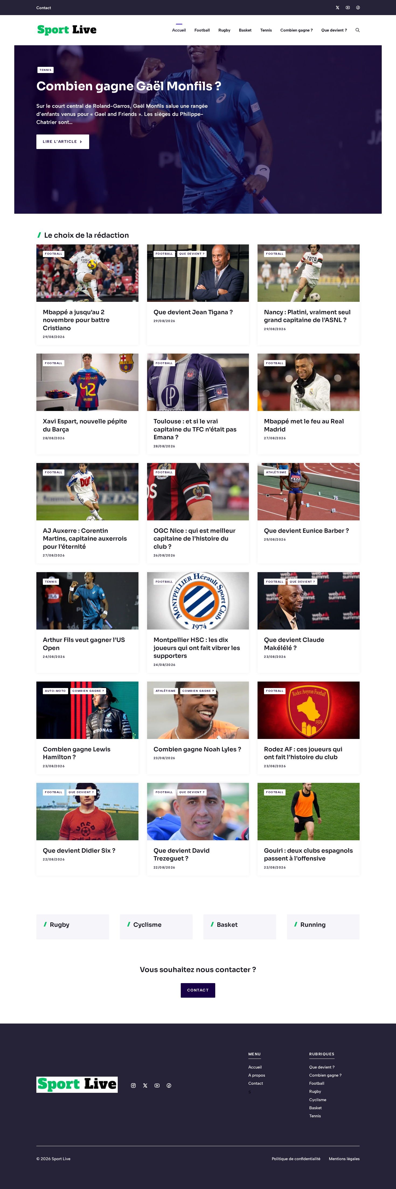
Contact (43, 7)
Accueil (179, 30)
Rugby (224, 30)
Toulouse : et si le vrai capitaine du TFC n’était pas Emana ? (195, 429)
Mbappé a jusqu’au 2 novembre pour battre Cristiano (76, 320)
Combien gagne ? (296, 30)
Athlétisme (276, 472)
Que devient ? (334, 30)
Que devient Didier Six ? (79, 850)
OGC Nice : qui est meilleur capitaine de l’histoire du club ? (194, 538)
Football (202, 30)
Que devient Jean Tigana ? (193, 312)
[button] (355, 30)
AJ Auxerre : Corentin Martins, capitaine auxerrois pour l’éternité (85, 538)
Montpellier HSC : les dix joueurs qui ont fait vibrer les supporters (197, 647)
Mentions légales (344, 1158)
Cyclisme (317, 1099)
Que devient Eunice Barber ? (306, 530)
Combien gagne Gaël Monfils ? (128, 86)
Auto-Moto (55, 691)
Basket (245, 30)
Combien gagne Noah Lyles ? (197, 749)
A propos (256, 1075)
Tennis (266, 30)
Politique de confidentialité (296, 1158)
